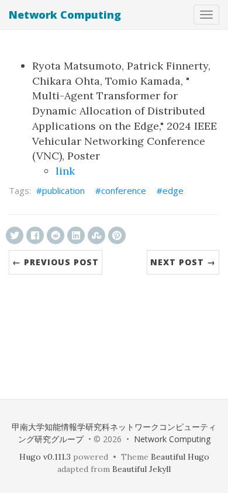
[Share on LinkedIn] (76, 235)
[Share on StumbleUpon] (96, 235)
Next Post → (183, 262)
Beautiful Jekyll (141, 469)
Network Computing (65, 15)
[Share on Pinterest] (117, 235)
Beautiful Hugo (180, 457)
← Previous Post (55, 262)
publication (63, 190)
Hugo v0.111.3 (45, 457)
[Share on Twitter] (14, 235)
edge (173, 190)
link (65, 171)
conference (123, 190)
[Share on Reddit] (55, 235)
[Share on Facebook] (35, 235)
